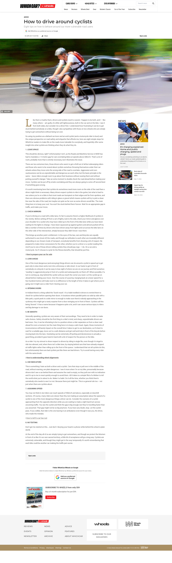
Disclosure (50, 548)
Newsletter (142, 9)
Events (27, 531)
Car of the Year (119, 9)
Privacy (42, 548)
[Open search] (153, 3)
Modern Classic (105, 9)
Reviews (74, 9)
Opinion (48, 531)
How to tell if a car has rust (36, 418)
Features (69, 531)
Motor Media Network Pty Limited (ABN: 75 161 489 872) (123, 548)
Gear (94, 9)
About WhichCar (74, 536)
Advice (68, 526)
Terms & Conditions (31, 548)
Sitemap (58, 548)
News (66, 9)
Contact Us (67, 548)
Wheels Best (85, 9)
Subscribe (131, 9)
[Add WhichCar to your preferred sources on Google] (65, 477)
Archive (48, 536)
